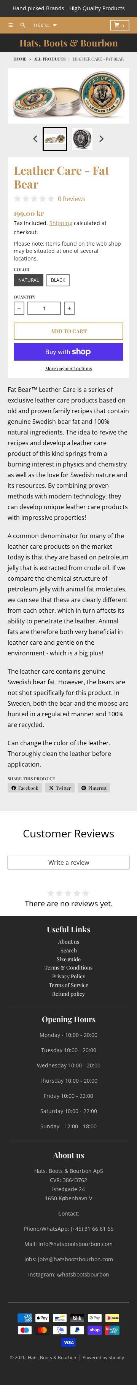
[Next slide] (101, 139)
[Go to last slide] (35, 139)
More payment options (68, 368)
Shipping (60, 223)
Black (58, 280)
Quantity (24, 297)
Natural (28, 280)
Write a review (68, 862)
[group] (55, 139)
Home (19, 59)
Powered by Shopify (103, 1357)
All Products (49, 59)
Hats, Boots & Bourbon (68, 43)
